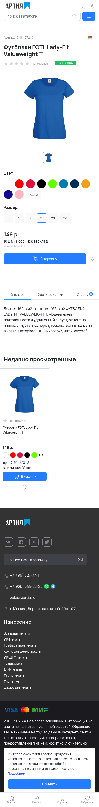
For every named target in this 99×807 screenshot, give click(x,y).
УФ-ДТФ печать (16, 657)
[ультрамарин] (8, 194)
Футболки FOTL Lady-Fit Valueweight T (20, 429)
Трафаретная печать (20, 645)
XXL (65, 218)
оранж (33, 194)
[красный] (19, 183)
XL (41, 218)
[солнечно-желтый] (85, 183)
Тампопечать (14, 675)
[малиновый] (30, 183)
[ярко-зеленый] (52, 183)
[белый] (8, 183)
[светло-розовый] (19, 194)
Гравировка (13, 663)
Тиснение (11, 681)
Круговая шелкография (22, 651)
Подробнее (16, 773)
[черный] (41, 183)
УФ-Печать (12, 639)
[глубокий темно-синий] (74, 183)
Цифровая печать (17, 687)
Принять (49, 784)
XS (53, 218)
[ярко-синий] (63, 183)
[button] (88, 16)
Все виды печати (17, 633)
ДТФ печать (13, 669)
